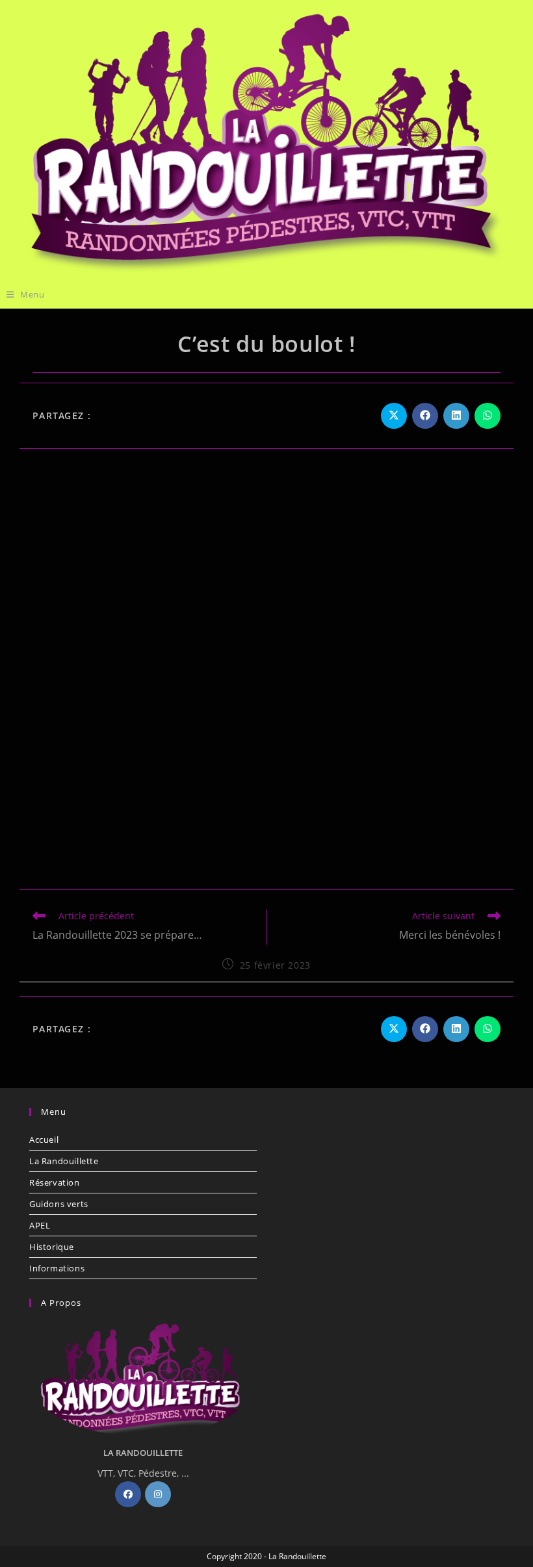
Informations (56, 1268)
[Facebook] (128, 1494)
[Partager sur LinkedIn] (456, 416)
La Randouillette (64, 1161)
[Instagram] (158, 1494)
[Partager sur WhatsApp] (487, 416)
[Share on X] (394, 416)
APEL (39, 1225)
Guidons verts (58, 1204)
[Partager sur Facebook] (425, 416)
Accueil (43, 1139)
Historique (51, 1247)
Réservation (54, 1182)
